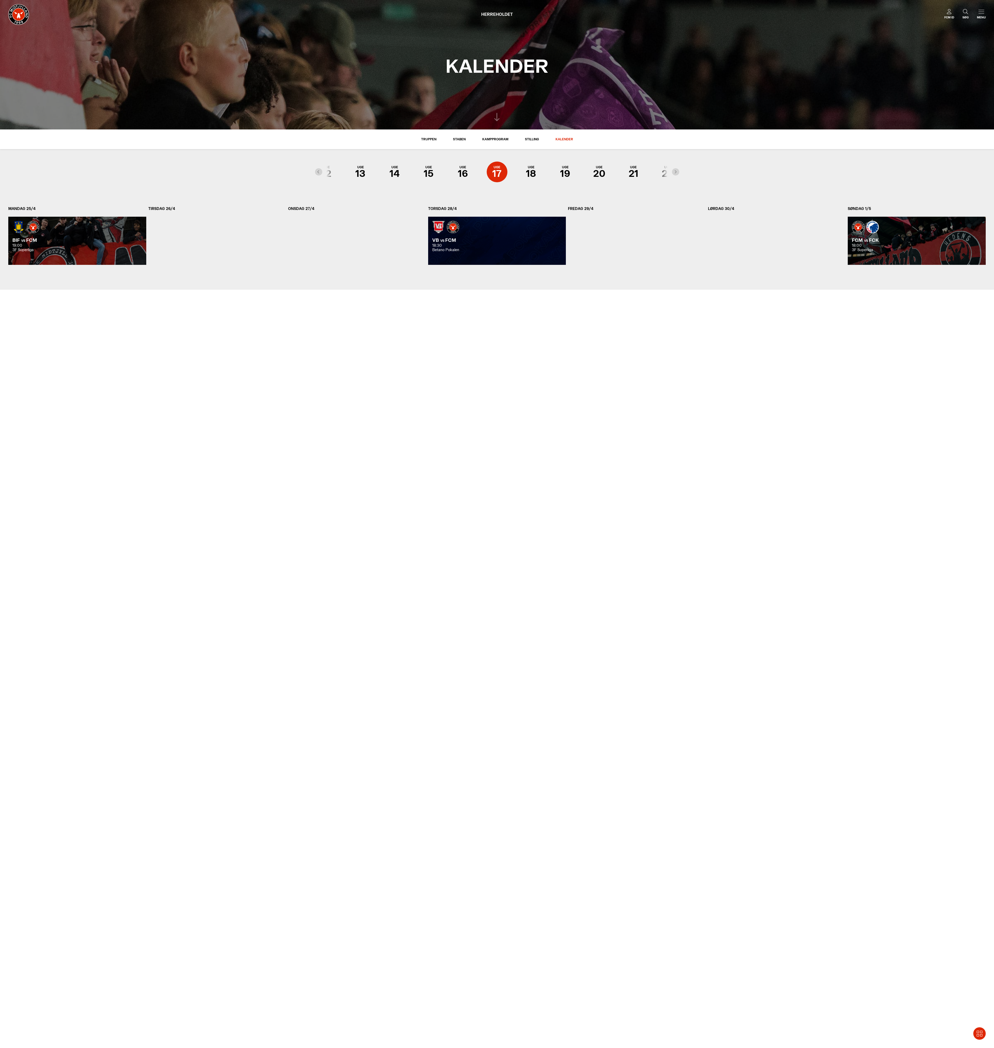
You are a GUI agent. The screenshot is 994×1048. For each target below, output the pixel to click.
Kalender (564, 139)
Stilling (532, 139)
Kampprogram (495, 139)
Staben (459, 139)
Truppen (428, 139)
